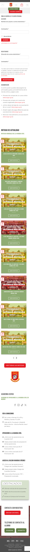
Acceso (5, 40)
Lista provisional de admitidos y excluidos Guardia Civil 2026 (13, 265)
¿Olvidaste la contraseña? (9, 43)
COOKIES (22, 545)
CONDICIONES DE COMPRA (12, 545)
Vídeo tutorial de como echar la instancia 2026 (14, 320)
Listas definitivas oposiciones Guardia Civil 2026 (13, 154)
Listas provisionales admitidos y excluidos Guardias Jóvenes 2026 (13, 237)
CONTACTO (18, 544)
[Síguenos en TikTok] (22, 405)
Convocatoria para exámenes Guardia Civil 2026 (13, 347)
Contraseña (8, 29)
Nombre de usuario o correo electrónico (15, 21)
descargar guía (8, 97)
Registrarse (8, 79)
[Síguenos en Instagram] (18, 405)
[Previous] (14, 358)
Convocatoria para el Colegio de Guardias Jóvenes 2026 (14, 292)
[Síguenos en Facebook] (15, 405)
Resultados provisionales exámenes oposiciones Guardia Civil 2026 (13, 182)
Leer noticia (14, 160)
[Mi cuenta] (16, 5)
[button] (2, 5)
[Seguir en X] (25, 405)
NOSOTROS (11, 544)
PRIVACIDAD (10, 546)
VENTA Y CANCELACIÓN (15, 547)
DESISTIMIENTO (19, 546)
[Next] (16, 358)
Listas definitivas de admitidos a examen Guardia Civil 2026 (14, 209)
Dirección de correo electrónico (14, 54)
